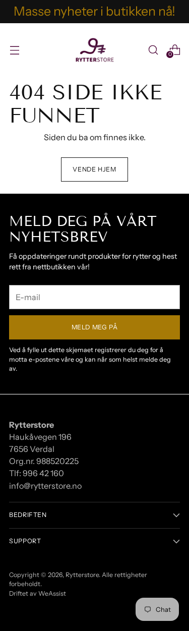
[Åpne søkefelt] (153, 49)
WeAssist (52, 593)
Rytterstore (82, 575)
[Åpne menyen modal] (14, 49)
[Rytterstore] (94, 50)
